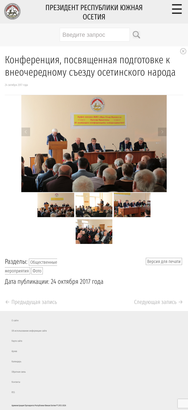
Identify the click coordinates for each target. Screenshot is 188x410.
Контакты (16, 382)
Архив (14, 351)
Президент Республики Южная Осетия (94, 12)
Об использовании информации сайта (29, 330)
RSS (13, 392)
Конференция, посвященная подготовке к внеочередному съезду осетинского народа (90, 66)
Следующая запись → (158, 302)
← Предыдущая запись (31, 302)
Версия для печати (164, 261)
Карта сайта (17, 341)
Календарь (16, 361)
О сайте (15, 320)
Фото (37, 271)
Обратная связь (19, 371)
